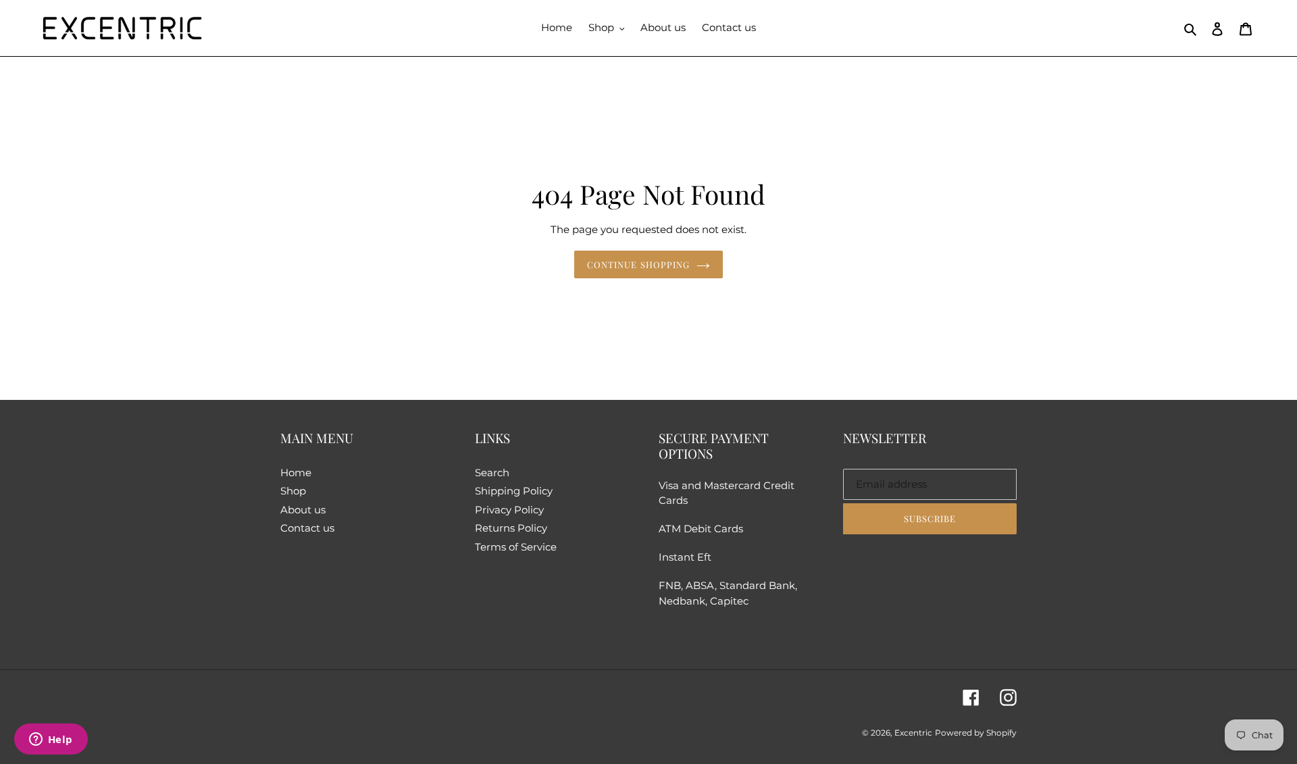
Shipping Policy (514, 490)
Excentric (913, 733)
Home (295, 472)
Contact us (307, 527)
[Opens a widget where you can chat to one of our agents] (51, 740)
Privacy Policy (509, 509)
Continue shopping (638, 264)
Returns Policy (511, 527)
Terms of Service (516, 546)
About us (303, 509)
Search (492, 472)
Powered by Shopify (976, 733)
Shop (293, 490)
